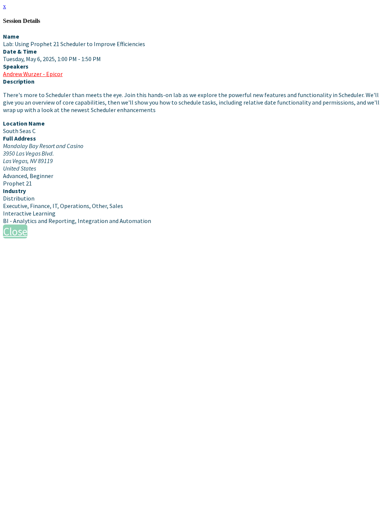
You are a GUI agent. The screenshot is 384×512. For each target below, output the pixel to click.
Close (15, 231)
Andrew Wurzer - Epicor (33, 74)
